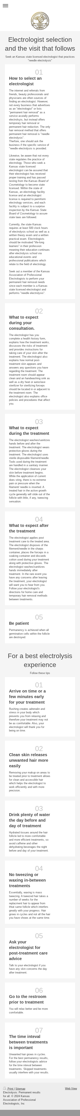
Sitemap (20, 1088)
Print (10, 1088)
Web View (71, 1088)
